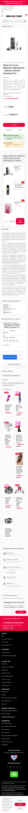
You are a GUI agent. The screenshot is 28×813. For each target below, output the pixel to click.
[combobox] (14, 21)
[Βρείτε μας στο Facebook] (7, 767)
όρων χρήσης (11, 789)
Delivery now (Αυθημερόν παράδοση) (9, 735)
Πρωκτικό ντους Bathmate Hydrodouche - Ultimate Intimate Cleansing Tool (18, 167)
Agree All (20, 804)
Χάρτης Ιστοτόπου (5, 679)
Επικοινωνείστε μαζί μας (6, 639)
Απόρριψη (20, 808)
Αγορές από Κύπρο (5, 673)
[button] (12, 61)
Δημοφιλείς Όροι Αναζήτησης (8, 667)
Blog (2, 635)
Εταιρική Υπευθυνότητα (6, 645)
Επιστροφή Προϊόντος (6, 700)
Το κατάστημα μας (5, 652)
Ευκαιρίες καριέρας (5, 713)
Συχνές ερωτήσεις (5, 738)
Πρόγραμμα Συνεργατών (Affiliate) (9, 697)
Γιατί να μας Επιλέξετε (6, 682)
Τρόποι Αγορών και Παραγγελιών (9, 726)
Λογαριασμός (4, 691)
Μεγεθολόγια (4, 670)
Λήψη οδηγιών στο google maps (8, 655)
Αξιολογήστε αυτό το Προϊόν (11, 319)
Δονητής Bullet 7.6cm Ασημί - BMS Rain (19, 407)
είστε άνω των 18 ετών (10, 790)
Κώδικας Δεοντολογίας (6, 741)
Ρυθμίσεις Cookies (5, 685)
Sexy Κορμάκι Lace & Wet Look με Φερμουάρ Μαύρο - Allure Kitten (19, 469)
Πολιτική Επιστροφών (6, 723)
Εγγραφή (3, 694)
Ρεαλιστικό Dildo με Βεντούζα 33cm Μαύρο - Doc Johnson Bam (19, 437)
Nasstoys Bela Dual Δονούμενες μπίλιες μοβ (8, 407)
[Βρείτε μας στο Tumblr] (17, 767)
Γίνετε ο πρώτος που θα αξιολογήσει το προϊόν (14, 62)
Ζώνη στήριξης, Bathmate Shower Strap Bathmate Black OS (8, 531)
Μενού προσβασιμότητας (7, 676)
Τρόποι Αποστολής (5, 732)
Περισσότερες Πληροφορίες (10, 301)
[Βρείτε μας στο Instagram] (14, 767)
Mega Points (4, 704)
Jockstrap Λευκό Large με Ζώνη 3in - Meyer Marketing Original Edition (8, 439)
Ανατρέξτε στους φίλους (7, 26)
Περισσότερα (5, 810)
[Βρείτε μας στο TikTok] (20, 767)
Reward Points (4, 744)
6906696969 (11, 6)
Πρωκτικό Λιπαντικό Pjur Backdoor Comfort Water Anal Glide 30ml (19, 185)
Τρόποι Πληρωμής (5, 729)
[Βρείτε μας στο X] (11, 767)
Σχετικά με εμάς (5, 642)
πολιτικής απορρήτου (21, 789)
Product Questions (7, 371)
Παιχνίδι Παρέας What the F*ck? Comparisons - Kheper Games (19, 501)
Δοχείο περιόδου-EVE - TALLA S (19, 203)
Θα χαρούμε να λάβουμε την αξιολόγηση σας (14, 752)
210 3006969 (5, 6)
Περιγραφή (5, 229)
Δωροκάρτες (4, 663)
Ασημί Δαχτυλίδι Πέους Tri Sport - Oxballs (8, 500)
